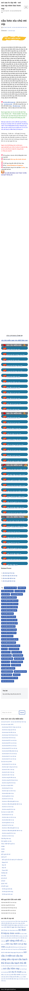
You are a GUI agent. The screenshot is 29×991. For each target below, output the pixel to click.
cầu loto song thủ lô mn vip (8, 833)
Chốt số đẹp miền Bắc (20, 923)
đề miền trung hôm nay (7, 591)
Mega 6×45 (5, 862)
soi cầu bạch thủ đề (16, 963)
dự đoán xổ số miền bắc (11, 936)
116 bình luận (11, 30)
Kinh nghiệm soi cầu (6, 841)
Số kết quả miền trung (7, 891)
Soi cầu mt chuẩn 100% (7, 785)
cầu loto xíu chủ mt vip (10, 587)
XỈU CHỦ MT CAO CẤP (16, 652)
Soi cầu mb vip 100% (6, 761)
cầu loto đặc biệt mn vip (8, 820)
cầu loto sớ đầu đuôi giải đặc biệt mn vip (12, 830)
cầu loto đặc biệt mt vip (9, 578)
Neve (2, 989)
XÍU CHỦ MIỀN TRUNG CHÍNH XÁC (9, 597)
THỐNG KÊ (4, 873)
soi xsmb (20, 976)
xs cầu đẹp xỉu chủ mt (7, 671)
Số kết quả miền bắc (7, 889)
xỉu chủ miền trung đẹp (7, 613)
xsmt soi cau (17, 674)
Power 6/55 (5, 870)
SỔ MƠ (3, 881)
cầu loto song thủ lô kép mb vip (10, 780)
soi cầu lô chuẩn (15, 972)
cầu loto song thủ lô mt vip (8, 809)
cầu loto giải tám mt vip (9, 581)
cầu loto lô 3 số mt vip (7, 798)
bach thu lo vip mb (4, 921)
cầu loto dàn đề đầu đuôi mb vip (10, 751)
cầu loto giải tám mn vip (8, 822)
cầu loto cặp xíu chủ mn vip (9, 817)
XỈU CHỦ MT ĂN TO (6, 652)
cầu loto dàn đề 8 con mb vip (9, 745)
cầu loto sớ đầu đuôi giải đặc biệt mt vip (12, 804)
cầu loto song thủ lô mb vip (8, 782)
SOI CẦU (3, 875)
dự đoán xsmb (13, 933)
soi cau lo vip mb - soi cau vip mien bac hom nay (15, 27)
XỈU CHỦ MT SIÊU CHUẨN (7, 658)
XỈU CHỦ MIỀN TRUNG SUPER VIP (9, 632)
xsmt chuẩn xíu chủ (6, 674)
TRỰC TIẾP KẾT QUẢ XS (8, 843)
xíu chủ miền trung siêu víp (8, 626)
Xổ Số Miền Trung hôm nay (8, 668)
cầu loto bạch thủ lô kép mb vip (10, 735)
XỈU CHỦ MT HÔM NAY (17, 655)
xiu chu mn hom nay (13, 648)
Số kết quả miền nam (7, 894)
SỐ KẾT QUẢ (4, 886)
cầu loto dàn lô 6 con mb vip (9, 759)
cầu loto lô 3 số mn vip (7, 825)
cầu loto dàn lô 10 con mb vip (9, 753)
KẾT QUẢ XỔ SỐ (5, 854)
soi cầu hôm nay (11, 968)
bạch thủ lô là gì (11, 921)
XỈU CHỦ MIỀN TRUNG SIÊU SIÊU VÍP (9, 623)
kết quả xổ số (17, 947)
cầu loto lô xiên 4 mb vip (8, 774)
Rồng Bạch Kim (19, 952)
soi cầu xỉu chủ (8, 104)
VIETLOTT (4, 857)
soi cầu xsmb (15, 974)
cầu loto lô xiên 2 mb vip (8, 769)
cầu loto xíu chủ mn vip (8, 835)
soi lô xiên (16, 977)
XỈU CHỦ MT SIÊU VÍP (19, 658)
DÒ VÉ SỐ (4, 878)
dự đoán (16, 930)
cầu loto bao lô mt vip (8, 573)
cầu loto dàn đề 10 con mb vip (9, 748)
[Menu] (26, 7)
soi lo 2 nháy (9, 976)
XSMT (2, 851)
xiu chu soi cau (5, 661)
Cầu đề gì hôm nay (6, 838)
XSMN (3, 849)
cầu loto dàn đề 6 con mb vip (9, 743)
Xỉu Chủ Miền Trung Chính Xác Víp (10, 603)
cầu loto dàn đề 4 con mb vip (9, 740)
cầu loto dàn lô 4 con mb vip (9, 756)
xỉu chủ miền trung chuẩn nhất (9, 607)
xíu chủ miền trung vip (9, 102)
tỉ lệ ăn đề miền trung (17, 594)
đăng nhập (10, 694)
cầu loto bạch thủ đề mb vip (9, 732)
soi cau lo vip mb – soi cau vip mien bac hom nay (13, 721)
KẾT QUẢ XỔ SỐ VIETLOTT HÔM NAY (12, 859)
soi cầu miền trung (19, 591)
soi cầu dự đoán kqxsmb (6, 965)
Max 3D (4, 865)
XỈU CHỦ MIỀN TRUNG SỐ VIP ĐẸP (9, 629)
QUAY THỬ (4, 883)
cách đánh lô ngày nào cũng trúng (13, 927)
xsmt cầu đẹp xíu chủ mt (20, 671)
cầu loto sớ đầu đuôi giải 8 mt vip (10, 801)
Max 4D (4, 867)
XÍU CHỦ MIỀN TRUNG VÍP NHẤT (8, 642)
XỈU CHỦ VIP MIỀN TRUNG (17, 661)
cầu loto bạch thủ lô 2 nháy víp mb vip (11, 727)
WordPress (13, 989)
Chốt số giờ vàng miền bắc (21, 921)
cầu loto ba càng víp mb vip (9, 729)
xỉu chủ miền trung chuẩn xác (9, 610)
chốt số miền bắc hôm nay (8, 923)
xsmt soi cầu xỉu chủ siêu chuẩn (9, 677)
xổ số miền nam (22, 978)
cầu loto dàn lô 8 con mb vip (9, 764)
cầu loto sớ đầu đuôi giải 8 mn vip (10, 828)
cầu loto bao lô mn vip (7, 814)
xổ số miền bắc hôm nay (12, 978)
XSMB (2, 846)
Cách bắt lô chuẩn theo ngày (9, 925)
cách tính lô (20, 925)
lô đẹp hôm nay (15, 949)
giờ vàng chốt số (14, 940)
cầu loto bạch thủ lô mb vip (8, 737)
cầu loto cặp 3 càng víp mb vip (9, 767)
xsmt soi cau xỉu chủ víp (7, 681)
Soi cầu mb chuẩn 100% (7, 724)
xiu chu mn (4, 648)
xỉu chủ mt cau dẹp (6, 655)
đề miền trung (16, 106)
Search (22, 712)
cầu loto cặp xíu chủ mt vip (10, 575)
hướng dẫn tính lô (9, 947)
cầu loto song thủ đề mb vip (9, 777)
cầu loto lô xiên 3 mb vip (8, 772)
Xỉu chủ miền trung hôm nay (8, 616)
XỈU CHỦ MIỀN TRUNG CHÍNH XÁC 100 (10, 600)
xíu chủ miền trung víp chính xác (10, 639)
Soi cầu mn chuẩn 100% (7, 812)
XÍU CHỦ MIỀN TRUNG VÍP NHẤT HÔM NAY (10, 645)
